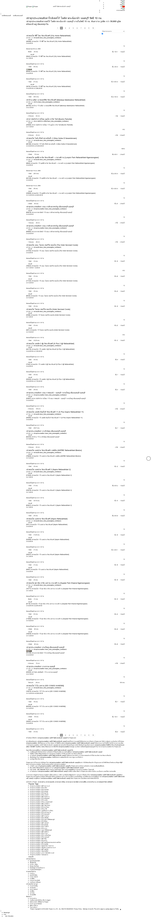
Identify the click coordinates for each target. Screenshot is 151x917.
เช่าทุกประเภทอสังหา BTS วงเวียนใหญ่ (40, 835)
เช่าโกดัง (32, 893)
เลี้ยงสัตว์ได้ (33, 863)
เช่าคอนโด (33, 888)
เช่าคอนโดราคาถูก (32, 884)
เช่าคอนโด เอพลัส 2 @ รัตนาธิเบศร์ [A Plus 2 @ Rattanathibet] (50, 343)
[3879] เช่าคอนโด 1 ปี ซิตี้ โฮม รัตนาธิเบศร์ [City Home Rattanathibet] (48, 86)
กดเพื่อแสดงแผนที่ (18, 16)
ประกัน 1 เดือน (34, 864)
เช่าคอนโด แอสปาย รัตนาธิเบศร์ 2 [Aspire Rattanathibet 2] (48, 469)
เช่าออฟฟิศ (33, 895)
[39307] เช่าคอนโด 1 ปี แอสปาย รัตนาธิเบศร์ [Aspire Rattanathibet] (47, 554)
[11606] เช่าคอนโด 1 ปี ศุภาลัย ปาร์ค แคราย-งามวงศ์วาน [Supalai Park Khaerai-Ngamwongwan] (57, 619)
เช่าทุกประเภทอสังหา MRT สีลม (38, 839)
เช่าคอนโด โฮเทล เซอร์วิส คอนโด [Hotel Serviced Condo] (48, 309)
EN (121, 5)
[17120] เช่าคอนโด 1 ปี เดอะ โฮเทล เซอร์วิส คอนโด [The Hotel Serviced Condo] (51, 281)
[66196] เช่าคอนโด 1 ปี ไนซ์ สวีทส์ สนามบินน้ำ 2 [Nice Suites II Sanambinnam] (51, 144)
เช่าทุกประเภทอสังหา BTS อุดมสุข (39, 825)
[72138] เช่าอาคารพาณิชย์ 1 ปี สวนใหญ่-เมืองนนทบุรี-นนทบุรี (45, 653)
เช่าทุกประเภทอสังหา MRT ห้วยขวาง (40, 797)
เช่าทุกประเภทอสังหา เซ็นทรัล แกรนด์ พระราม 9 (43, 848)
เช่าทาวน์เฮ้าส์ (33, 889)
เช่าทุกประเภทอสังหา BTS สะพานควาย (40, 812)
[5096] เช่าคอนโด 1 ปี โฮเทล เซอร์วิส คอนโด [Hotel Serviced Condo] (48, 315)
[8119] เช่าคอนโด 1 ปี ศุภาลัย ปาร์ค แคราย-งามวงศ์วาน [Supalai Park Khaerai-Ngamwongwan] (56, 604)
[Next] (148, 458)
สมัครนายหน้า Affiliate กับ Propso (39, 902)
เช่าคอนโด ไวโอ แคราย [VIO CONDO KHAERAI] (45, 685)
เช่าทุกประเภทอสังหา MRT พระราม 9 (40, 786)
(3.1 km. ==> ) (43, 585)
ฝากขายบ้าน (41, 782)
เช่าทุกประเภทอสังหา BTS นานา (38, 828)
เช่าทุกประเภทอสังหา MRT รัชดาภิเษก (40, 805)
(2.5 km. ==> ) (43, 247)
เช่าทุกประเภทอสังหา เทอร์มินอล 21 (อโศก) (41, 811)
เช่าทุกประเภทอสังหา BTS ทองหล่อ (39, 790)
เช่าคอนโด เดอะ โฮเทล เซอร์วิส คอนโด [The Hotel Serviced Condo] (52, 245)
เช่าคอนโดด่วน (30, 859)
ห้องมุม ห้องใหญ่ (34, 866)
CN (121, 6)
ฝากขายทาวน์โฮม (60, 782)
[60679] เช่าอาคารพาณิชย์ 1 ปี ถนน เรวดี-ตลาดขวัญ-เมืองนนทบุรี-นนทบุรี (49, 212)
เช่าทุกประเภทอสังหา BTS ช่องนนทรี (39, 814)
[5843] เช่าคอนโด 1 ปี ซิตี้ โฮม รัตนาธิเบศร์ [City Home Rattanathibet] (48, 56)
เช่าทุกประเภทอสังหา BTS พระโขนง (39, 807)
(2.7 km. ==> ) (43, 414)
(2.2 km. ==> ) (43, 102)
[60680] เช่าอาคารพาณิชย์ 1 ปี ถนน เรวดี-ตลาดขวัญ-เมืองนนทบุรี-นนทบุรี (49, 231)
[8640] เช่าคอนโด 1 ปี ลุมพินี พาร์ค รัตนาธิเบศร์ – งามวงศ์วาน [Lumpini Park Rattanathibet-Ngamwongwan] (60, 163)
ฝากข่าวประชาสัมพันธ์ (36, 904)
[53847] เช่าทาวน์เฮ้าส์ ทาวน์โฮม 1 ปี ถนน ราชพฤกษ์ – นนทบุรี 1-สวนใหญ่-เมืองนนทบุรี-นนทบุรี (56, 398)
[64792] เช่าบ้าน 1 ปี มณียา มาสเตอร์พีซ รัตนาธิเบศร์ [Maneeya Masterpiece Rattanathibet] (55, 105)
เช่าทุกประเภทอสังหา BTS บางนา (39, 833)
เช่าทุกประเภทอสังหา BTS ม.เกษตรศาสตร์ (41, 802)
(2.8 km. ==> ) (46, 433)
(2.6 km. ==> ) (43, 346)
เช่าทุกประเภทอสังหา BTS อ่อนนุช (39, 791)
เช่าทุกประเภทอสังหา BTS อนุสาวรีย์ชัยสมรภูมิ (42, 819)
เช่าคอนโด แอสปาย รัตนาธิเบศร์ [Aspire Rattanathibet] (46, 518)
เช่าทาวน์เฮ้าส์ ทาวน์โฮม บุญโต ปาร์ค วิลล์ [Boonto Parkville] (49, 119)
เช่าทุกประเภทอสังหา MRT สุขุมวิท (39, 849)
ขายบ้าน (32, 873)
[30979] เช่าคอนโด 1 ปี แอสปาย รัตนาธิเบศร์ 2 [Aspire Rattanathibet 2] (49, 490)
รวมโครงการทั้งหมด (35, 882)
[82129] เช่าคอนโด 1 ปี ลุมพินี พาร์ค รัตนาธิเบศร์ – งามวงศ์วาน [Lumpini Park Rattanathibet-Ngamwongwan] (61, 178)
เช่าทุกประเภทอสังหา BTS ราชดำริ (39, 826)
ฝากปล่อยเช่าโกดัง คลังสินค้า (105, 782)
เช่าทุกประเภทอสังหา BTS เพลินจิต (39, 818)
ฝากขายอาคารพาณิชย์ (72, 782)
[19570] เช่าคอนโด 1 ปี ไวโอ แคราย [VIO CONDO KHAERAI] (46, 691)
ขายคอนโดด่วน (31, 871)
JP (121, 8)
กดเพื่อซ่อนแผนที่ (6, 16)
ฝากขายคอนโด (121, 10)
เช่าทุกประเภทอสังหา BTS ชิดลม (38, 821)
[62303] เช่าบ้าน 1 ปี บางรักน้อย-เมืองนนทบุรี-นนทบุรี (42, 437)
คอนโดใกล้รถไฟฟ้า (35, 861)
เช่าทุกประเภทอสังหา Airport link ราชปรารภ (42, 846)
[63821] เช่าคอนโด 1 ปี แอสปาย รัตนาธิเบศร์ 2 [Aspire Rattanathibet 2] (49, 505)
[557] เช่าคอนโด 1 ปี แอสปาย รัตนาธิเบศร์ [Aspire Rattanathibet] (46, 524)
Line (5, 914)
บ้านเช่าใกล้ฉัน (34, 886)
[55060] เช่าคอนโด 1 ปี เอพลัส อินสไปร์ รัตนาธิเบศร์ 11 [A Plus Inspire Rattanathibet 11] (54, 418)
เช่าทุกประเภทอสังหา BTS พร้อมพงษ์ (39, 798)
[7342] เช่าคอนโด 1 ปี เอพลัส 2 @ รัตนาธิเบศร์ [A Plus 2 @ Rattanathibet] (50, 364)
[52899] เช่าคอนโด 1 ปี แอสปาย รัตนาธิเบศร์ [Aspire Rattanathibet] (47, 539)
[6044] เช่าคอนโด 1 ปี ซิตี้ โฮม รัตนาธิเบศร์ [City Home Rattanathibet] (48, 71)
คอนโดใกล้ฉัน (33, 875)
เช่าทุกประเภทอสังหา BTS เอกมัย (39, 800)
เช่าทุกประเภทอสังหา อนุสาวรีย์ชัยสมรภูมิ (41, 830)
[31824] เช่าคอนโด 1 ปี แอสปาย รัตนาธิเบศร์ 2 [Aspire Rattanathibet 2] (49, 475)
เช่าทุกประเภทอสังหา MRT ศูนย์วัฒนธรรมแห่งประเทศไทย (45, 842)
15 (93, 28)
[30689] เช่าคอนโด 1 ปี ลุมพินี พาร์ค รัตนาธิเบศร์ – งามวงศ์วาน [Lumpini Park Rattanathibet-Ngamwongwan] (61, 193)
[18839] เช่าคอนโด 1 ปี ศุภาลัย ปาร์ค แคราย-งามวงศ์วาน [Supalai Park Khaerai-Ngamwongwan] (57, 634)
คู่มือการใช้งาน (34, 905)
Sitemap (85, 909)
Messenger (7, 913)
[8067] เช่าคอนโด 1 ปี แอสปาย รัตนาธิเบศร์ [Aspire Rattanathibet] (47, 569)
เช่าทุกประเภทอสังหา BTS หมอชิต (39, 844)
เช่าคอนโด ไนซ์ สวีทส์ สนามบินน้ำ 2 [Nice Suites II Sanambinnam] (51, 138)
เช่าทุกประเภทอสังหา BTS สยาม (38, 841)
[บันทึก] (27, 40)
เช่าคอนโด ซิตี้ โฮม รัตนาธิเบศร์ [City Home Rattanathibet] (48, 35)
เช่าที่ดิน (32, 891)
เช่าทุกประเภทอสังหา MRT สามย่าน (39, 816)
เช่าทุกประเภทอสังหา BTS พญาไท (39, 793)
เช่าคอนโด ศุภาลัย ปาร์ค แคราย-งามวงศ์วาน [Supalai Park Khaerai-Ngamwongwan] (58, 583)
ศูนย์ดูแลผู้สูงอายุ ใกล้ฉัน (112, 909)
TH (121, 3)
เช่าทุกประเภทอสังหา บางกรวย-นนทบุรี (40, 666)
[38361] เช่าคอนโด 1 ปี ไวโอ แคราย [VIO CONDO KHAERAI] (46, 721)
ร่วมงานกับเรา (33, 907)
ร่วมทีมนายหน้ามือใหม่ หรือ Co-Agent (40, 900)
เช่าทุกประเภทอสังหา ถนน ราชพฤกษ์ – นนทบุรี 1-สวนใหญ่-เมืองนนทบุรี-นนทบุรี (55, 392)
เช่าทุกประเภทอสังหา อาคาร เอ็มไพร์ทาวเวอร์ (42, 853)
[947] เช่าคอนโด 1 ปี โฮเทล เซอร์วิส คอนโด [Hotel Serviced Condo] (47, 330)
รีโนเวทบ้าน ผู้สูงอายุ (99, 909)
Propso (32, 909)
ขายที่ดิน (32, 879)
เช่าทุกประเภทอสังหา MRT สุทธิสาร (39, 832)
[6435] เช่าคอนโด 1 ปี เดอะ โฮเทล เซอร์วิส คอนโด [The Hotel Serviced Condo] (51, 296)
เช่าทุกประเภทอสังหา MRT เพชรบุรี (39, 823)
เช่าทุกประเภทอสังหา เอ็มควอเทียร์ (39, 851)
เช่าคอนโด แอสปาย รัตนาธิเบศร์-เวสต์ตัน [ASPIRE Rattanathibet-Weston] (54, 450)
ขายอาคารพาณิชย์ (35, 880)
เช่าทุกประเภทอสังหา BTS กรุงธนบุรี (39, 837)
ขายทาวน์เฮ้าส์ (34, 877)
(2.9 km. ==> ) (43, 472)
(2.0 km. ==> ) (43, 38)
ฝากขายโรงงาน (92, 782)
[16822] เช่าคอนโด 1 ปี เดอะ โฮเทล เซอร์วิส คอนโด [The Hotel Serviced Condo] (51, 266)
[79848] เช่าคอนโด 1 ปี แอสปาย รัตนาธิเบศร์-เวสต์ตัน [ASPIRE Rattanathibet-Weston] (53, 456)
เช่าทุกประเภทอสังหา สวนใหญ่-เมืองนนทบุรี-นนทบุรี (45, 647)
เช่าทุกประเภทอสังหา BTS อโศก (38, 788)
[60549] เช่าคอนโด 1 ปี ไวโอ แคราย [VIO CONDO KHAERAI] (46, 706)
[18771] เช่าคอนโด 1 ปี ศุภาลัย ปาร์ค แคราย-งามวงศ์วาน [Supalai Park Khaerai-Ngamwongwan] (57, 589)
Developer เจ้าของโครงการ (37, 868)
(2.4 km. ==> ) (46, 209)
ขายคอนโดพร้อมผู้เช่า (35, 870)
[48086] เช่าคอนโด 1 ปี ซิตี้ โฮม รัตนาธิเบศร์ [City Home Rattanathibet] (48, 41)
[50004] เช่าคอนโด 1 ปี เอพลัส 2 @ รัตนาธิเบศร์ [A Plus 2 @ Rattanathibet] (50, 379)
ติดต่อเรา (29, 896)
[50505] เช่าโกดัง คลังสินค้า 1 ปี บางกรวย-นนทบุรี (41, 672)
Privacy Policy (78, 909)
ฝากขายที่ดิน (83, 782)
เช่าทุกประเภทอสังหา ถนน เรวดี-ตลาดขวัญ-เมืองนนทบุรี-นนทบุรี (50, 206)
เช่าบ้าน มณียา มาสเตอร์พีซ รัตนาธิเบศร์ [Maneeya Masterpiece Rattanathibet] (55, 100)
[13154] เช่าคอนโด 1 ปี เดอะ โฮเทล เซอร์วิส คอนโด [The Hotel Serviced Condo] (51, 251)
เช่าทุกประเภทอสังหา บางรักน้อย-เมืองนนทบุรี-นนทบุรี (46, 431)
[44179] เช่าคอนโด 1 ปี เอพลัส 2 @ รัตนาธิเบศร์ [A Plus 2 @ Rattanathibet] (50, 349)
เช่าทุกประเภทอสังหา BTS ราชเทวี (39, 795)
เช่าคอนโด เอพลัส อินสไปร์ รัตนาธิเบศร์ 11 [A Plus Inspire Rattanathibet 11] (55, 412)
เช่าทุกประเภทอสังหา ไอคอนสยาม (39, 855)
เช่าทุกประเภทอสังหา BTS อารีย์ (38, 809)
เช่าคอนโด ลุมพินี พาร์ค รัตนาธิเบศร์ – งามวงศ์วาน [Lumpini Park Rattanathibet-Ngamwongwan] (62, 157)
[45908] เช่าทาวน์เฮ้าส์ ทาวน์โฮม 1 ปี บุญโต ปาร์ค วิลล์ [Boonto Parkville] (49, 125)
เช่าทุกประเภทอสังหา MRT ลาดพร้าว (40, 804)
